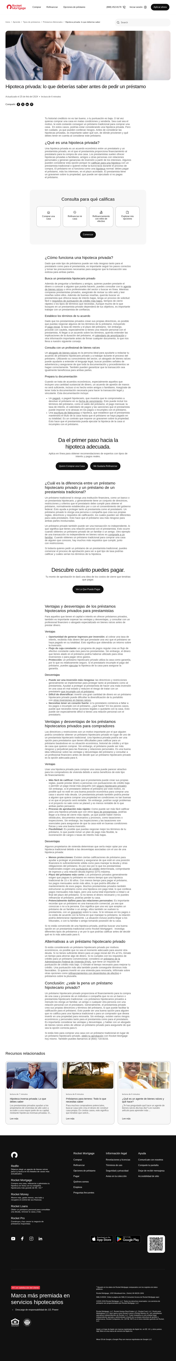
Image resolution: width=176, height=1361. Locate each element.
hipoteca (100, 168)
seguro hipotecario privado (111, 786)
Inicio (8, 22)
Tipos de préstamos (31, 22)
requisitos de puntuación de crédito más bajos (77, 301)
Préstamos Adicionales (53, 22)
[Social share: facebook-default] (18, 104)
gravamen (76, 912)
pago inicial (53, 327)
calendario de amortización (109, 335)
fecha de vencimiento (90, 401)
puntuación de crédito (88, 869)
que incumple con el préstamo (77, 691)
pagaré (56, 398)
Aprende (16, 22)
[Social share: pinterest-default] (31, 104)
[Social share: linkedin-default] (27, 104)
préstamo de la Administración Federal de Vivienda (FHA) (82, 960)
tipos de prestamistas (105, 812)
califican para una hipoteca (106, 163)
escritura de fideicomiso (67, 412)
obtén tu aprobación (92, 1036)
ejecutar (73, 665)
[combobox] (142, 22)
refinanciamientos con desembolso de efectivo (93, 973)
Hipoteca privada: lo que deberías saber (82, 22)
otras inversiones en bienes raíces (72, 700)
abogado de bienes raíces (63, 352)
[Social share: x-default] (22, 104)
